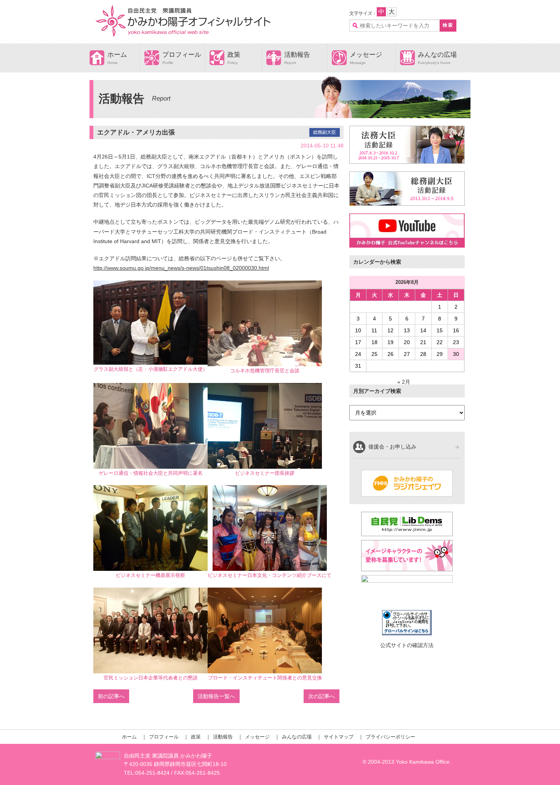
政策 (233, 54)
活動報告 (297, 54)
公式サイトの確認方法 (407, 645)
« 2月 (403, 382)
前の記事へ (111, 696)
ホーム (117, 54)
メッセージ (366, 54)
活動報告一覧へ (216, 696)
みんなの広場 (437, 54)
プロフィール (181, 54)
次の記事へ (321, 696)
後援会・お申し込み (392, 447)
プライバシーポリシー (390, 737)
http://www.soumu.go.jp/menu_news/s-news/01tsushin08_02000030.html (181, 268)
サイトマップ (339, 737)
